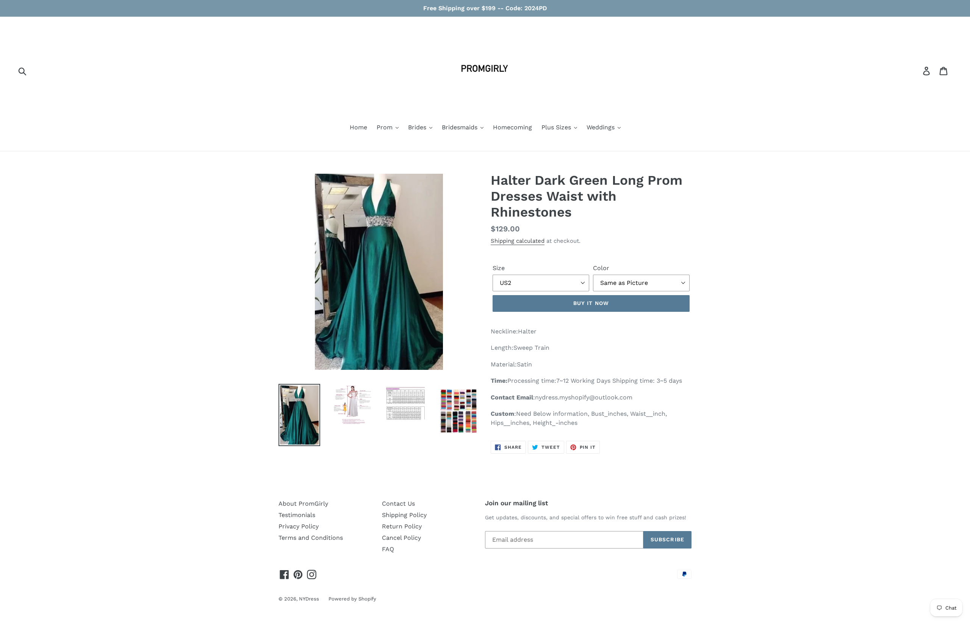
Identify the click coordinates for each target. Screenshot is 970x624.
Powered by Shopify (352, 599)
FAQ (388, 549)
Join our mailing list (516, 503)
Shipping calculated (517, 240)
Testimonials (296, 515)
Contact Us (398, 503)
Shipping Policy (404, 515)
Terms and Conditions (310, 537)
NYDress (309, 599)
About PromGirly (303, 503)
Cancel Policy (401, 537)
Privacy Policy (298, 526)
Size (499, 268)
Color (601, 268)
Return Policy (402, 526)
